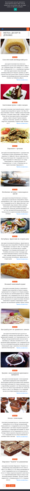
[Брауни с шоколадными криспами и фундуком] (15, 359)
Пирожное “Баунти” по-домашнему (15, 462)
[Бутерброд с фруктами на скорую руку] (15, 225)
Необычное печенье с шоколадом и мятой (15, 193)
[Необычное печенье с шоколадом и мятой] (15, 178)
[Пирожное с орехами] (15, 135)
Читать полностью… (22, 80)
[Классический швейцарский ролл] (15, 46)
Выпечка (15, 57)
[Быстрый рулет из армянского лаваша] (15, 316)
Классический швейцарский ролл (15, 60)
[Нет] (28, 6)
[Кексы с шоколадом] (15, 405)
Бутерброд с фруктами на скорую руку (15, 239)
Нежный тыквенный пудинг (15, 284)
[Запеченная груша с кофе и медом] (15, 91)
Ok (15, 9)
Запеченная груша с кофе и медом (15, 105)
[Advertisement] (15, 19)
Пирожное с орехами (15, 148)
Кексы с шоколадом (15, 418)
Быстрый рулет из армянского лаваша (15, 329)
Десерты (15, 102)
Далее (12, 485)
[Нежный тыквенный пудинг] (15, 271)
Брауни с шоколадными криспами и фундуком (15, 374)
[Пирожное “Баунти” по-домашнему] (15, 448)
